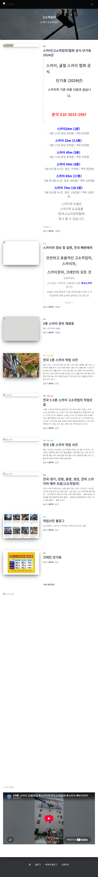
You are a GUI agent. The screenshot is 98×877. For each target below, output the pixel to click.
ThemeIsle (56, 871)
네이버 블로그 (51, 864)
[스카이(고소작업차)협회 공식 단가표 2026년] (21, 45)
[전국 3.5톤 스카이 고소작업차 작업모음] (21, 395)
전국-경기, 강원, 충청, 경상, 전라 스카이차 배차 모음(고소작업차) (68, 481)
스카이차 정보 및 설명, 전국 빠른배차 (68, 247)
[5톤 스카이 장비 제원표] (21, 329)
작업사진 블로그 (53, 520)
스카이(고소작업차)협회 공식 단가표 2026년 (67, 52)
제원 (44, 319)
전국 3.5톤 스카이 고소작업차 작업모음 (68, 402)
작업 (48, 355)
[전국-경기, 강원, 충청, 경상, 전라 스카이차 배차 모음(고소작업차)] (21, 474)
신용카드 (65, 864)
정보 (44, 46)
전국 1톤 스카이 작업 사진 (60, 359)
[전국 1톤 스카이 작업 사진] (21, 365)
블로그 (38, 864)
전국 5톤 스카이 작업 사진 (60, 444)
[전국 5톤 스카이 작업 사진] (21, 439)
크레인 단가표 (52, 557)
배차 (44, 355)
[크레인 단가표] (21, 562)
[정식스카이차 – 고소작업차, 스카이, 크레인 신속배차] (9, 4)
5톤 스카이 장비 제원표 (58, 323)
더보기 (52, 379)
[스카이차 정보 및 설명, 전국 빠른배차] (21, 253)
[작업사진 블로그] (21, 526)
